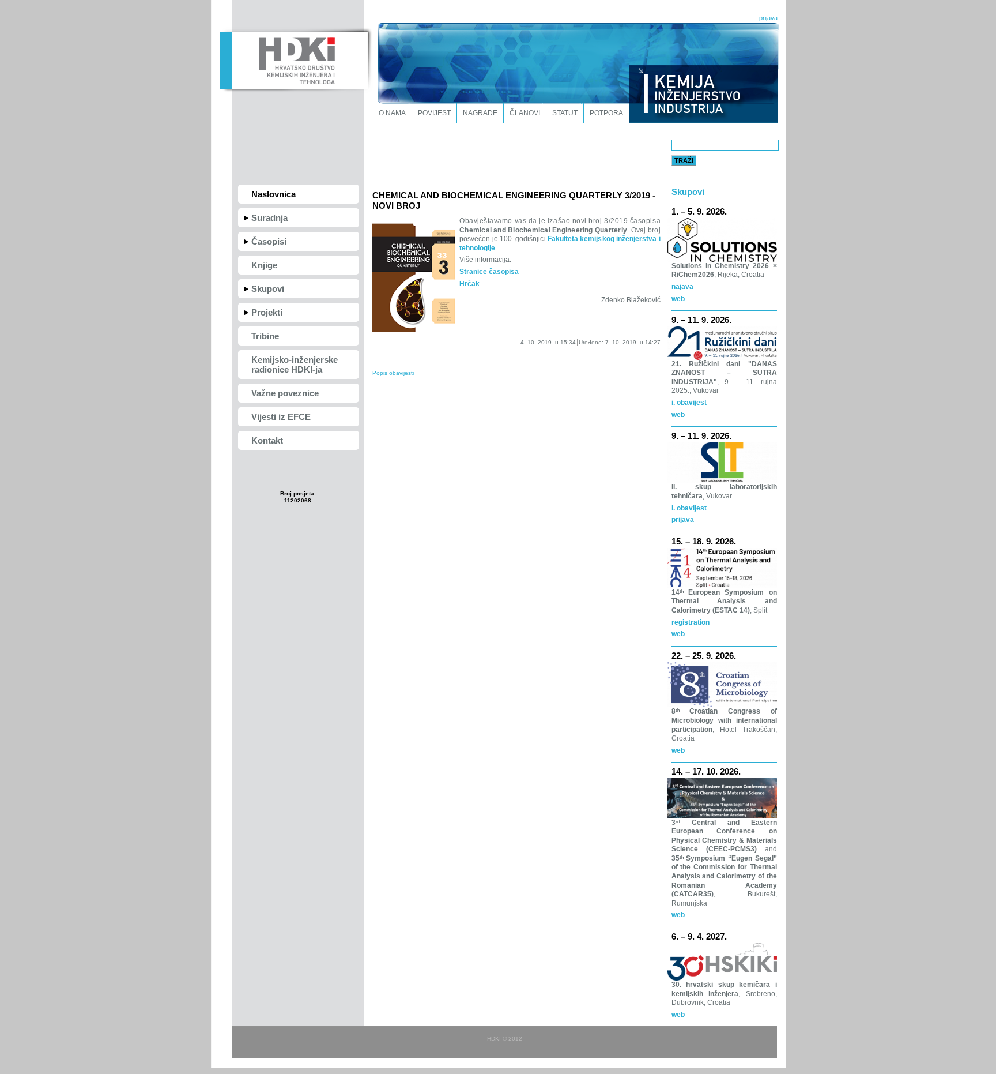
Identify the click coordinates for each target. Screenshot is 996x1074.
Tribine (265, 336)
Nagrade (480, 113)
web (678, 299)
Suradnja (269, 218)
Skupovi (267, 289)
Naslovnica (273, 194)
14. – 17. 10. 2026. (706, 771)
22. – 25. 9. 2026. (703, 655)
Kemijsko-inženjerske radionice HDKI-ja (294, 364)
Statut (565, 113)
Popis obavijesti (393, 373)
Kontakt (267, 440)
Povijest (434, 113)
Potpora (606, 113)
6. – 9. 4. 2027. (699, 936)
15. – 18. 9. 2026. (703, 541)
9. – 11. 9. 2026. (701, 320)
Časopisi (268, 241)
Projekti (266, 312)
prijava (768, 17)
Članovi (525, 113)
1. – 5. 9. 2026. (699, 211)
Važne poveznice (285, 393)
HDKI (293, 59)
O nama (392, 113)
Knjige (264, 265)
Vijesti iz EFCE (281, 417)
